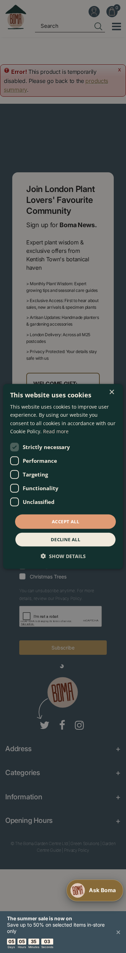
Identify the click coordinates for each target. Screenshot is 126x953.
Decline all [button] (65, 539)
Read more (56, 431)
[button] (63, 556)
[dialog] (63, 476)
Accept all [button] (65, 521)
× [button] (111, 392)
